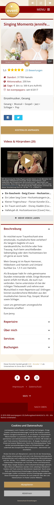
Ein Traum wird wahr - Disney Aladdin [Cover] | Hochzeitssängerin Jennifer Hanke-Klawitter (28, 205)
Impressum (18, 386)
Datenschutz (35, 386)
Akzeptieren (27, 484)
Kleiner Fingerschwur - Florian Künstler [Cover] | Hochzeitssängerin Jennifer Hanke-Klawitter (28, 201)
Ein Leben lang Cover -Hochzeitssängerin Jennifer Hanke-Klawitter (28, 197)
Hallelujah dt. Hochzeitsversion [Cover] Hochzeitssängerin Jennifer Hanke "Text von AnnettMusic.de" (28, 210)
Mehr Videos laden (29, 217)
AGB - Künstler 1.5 (35, 364)
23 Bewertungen (33, 70)
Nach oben (40, 406)
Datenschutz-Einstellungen (27, 501)
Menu (41, 9)
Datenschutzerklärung (10, 185)
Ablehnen (27, 493)
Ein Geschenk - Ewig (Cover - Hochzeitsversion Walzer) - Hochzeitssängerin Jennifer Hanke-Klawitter (28, 193)
